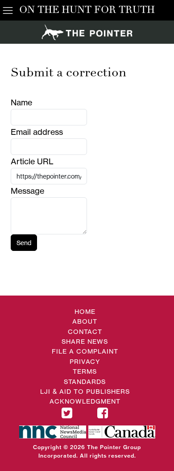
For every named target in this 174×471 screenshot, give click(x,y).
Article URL (32, 161)
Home (85, 311)
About (84, 321)
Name (21, 102)
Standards (85, 381)
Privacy (85, 361)
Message (27, 191)
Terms (85, 371)
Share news (85, 341)
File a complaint (85, 351)
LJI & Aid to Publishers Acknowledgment (85, 396)
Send (24, 242)
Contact (85, 331)
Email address (37, 132)
